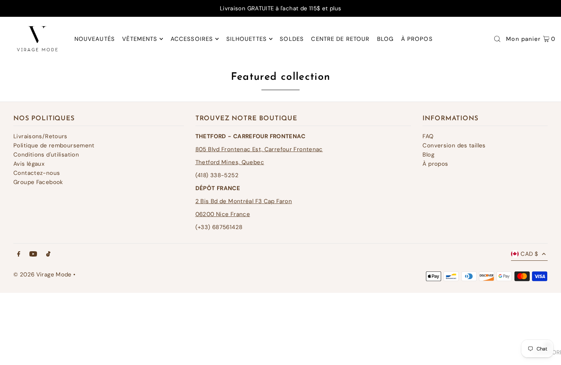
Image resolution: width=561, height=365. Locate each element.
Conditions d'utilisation (46, 154)
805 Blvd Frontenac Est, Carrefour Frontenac (259, 149)
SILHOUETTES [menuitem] (246, 39)
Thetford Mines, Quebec (229, 162)
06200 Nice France (222, 214)
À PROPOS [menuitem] (417, 39)
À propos (435, 164)
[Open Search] (497, 39)
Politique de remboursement (54, 145)
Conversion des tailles (453, 145)
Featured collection (280, 77)
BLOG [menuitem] (385, 39)
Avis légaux (28, 164)
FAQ (428, 136)
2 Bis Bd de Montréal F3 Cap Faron (243, 201)
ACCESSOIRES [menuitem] (192, 39)
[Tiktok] (48, 254)
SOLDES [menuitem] (292, 39)
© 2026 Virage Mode (42, 274)
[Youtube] (33, 254)
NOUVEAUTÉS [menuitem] (94, 39)
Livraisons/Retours (40, 136)
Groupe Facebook (38, 182)
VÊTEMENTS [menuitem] (139, 39)
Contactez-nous (36, 173)
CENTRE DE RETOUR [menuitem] (340, 39)
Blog (428, 154)
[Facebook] (18, 254)
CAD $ (529, 254)
